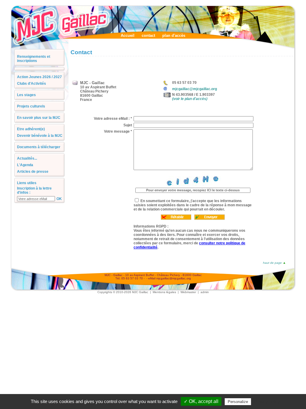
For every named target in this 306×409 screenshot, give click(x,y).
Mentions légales (164, 292)
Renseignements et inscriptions (33, 58)
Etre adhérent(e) (31, 129)
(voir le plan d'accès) (189, 99)
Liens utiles (26, 183)
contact (148, 35)
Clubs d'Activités (31, 83)
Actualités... (27, 158)
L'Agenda (25, 165)
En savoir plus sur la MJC (38, 118)
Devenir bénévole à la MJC (39, 136)
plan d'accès (173, 35)
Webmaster (188, 292)
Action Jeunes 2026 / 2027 (39, 77)
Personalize (238, 401)
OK (59, 199)
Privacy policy (267, 401)
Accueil (127, 35)
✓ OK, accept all (201, 401)
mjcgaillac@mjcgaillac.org (194, 89)
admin (205, 292)
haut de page (272, 262)
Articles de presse (32, 171)
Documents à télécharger (38, 147)
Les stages (26, 95)
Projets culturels (31, 106)
